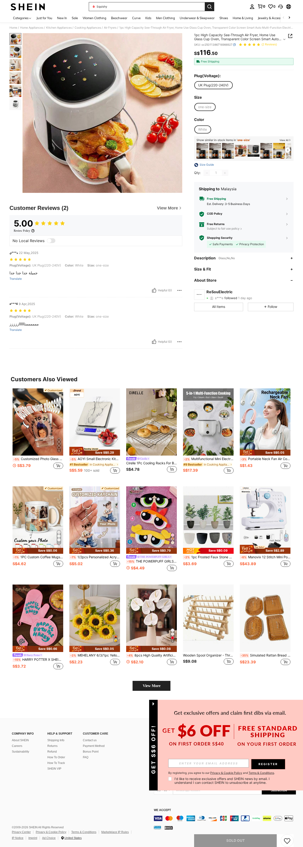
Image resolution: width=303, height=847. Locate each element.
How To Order (56, 757)
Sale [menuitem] (75, 18)
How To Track (56, 763)
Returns (52, 746)
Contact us (90, 740)
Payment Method (94, 746)
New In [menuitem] (62, 18)
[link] (261, 6)
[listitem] (202, 151)
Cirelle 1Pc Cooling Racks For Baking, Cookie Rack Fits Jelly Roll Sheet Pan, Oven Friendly (151, 463)
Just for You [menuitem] (44, 18)
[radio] (213, 85)
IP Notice (17, 838)
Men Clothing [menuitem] (165, 18)
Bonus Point (90, 751)
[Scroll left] (283, 17)
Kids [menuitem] (148, 18)
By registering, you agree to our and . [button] (221, 773)
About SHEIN (20, 740)
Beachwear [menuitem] (119, 18)
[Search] (209, 6)
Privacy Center (21, 832)
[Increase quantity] (225, 173)
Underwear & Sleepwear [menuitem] (197, 18)
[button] (280, 6)
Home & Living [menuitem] (243, 18)
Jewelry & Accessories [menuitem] (273, 18)
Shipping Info (55, 740)
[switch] (51, 240)
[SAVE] (287, 840)
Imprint (32, 838)
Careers (17, 746)
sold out (235, 840)
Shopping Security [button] (219, 237)
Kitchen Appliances (59, 27)
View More (151, 686)
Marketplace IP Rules (115, 832)
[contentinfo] (225, 818)
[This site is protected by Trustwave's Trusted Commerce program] (157, 827)
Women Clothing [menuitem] (94, 18)
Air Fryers (110, 27)
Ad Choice (49, 838)
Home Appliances (31, 27)
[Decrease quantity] (207, 173)
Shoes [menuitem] (223, 18)
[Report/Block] (179, 290)
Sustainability (20, 751)
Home (13, 27)
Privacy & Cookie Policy (51, 832)
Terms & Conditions (83, 832)
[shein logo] (28, 6)
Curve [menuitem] (136, 18)
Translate (15, 278)
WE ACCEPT (162, 810)
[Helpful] (154, 290)
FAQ (85, 757)
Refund (52, 751)
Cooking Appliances (88, 27)
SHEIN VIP (54, 768)
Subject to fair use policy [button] (223, 228)
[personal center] (252, 6)
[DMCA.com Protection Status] (169, 827)
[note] (94, 451)
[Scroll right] (289, 17)
